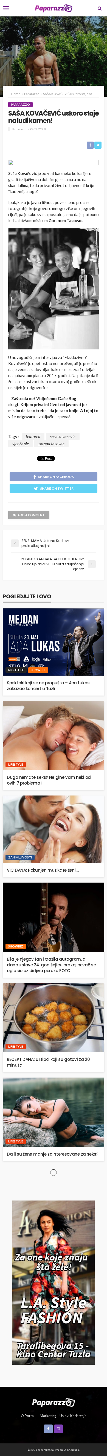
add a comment (31, 515)
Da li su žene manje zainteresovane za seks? (52, 1154)
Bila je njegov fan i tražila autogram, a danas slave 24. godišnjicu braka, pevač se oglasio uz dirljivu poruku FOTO (51, 964)
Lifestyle (15, 764)
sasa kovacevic (62, 436)
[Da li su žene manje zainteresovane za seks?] (53, 1112)
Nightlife (16, 670)
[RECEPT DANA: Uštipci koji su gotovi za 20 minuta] (53, 1018)
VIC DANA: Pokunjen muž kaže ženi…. (43, 870)
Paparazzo (20, 104)
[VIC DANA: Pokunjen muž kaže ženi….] (53, 829)
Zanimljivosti (20, 857)
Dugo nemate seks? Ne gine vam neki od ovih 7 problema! (49, 780)
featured (33, 436)
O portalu (28, 1416)
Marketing (48, 1416)
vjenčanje (20, 443)
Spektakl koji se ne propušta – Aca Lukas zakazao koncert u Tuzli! (48, 685)
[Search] (99, 8)
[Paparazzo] (53, 1402)
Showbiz (38, 670)
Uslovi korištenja (73, 1416)
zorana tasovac (51, 443)
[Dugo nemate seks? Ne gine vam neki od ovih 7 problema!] (53, 736)
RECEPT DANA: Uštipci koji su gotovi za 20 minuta (48, 1062)
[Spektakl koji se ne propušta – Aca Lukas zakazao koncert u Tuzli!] (53, 642)
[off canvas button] (6, 8)
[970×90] (53, 163)
